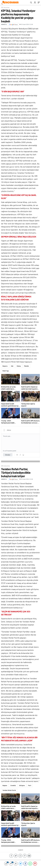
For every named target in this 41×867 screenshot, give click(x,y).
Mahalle (26, 366)
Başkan (5, 785)
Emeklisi (13, 785)
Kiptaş (19, 366)
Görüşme (22, 785)
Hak (12, 366)
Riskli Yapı (6, 371)
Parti (29, 785)
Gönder (7, 455)
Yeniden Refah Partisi (9, 790)
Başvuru (5, 366)
